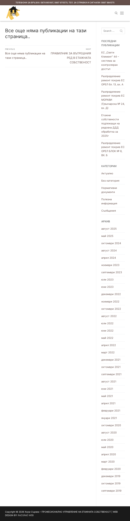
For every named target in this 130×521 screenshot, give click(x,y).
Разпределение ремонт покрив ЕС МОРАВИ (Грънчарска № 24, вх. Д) (113, 100)
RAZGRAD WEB (26, 515)
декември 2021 (110, 359)
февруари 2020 (111, 468)
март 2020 (108, 461)
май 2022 (107, 337)
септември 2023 (111, 272)
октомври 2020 (111, 425)
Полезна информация (109, 201)
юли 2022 (107, 323)
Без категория (110, 180)
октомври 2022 (111, 308)
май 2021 (107, 396)
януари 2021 (109, 418)
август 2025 (109, 228)
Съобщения (108, 210)
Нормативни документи (109, 190)
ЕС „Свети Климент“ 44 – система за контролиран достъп (110, 60)
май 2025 (107, 236)
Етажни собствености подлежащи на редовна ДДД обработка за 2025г (110, 125)
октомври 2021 (110, 367)
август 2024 (109, 250)
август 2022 (109, 316)
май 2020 (107, 447)
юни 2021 (107, 388)
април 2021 (108, 403)
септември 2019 (111, 490)
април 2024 (108, 257)
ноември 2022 (110, 301)
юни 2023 (107, 286)
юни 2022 (107, 330)
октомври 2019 (110, 483)
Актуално (107, 173)
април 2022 (108, 345)
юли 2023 (107, 279)
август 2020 (109, 432)
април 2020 (108, 454)
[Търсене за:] (113, 31)
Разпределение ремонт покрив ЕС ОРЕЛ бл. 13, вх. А (113, 80)
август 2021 (108, 381)
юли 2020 (107, 439)
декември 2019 (110, 476)
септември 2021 (111, 374)
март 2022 (108, 352)
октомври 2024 (111, 243)
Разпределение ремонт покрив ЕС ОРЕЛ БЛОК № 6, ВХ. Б (113, 149)
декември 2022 (111, 294)
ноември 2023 (110, 265)
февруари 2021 (110, 410)
